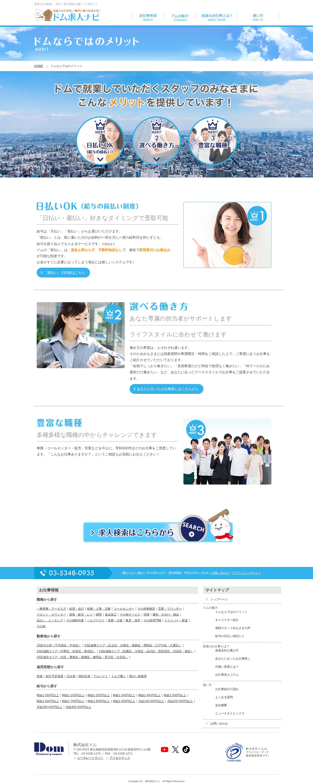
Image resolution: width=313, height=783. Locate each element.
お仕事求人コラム (227, 674)
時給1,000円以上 (48, 695)
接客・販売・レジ (81, 614)
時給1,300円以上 (124, 695)
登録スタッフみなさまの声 (232, 628)
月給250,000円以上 (49, 707)
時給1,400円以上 (149, 695)
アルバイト (100, 676)
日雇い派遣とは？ (227, 666)
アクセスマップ (120, 758)
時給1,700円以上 (73, 701)
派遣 (40, 676)
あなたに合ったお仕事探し (232, 658)
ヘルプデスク (96, 620)
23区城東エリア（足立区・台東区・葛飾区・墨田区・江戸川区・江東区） (133, 645)
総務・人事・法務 (99, 608)
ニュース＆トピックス (230, 713)
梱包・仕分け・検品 (166, 614)
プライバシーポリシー (246, 573)
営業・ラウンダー (170, 608)
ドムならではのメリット (231, 612)
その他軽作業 (75, 620)
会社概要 (221, 705)
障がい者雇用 (138, 676)
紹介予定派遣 (54, 676)
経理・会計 (76, 608)
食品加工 (111, 614)
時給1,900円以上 (124, 701)
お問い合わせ (220, 573)
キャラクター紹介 (227, 620)
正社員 (71, 676)
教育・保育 (133, 620)
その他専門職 (152, 620)
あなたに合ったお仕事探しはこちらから (168, 389)
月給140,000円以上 (151, 701)
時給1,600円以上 (48, 701)
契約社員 (84, 676)
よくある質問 (224, 697)
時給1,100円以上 (73, 695)
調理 (99, 614)
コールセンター (124, 608)
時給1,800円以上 (99, 701)
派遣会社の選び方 (227, 650)
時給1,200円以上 (99, 695)
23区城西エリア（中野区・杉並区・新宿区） (66, 651)
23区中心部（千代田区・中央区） (59, 645)
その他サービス (130, 614)
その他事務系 (146, 608)
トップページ (219, 599)
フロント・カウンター (51, 614)
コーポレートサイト (90, 758)
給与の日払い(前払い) (229, 636)
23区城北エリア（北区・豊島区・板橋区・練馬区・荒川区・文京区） (82, 657)
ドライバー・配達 (176, 620)
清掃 (146, 614)
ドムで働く (118, 676)
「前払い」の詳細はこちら (64, 273)
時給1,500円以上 (175, 695)
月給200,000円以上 (180, 701)
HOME (38, 66)
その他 (41, 626)
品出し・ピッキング (50, 620)
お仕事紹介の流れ (227, 689)
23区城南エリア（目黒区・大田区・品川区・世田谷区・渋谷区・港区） (146, 651)
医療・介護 (115, 620)
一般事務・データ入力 (51, 608)
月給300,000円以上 (78, 707)
